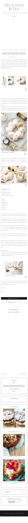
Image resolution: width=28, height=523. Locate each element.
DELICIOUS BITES (14, 7)
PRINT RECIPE (14, 298)
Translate (18, 502)
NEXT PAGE (4, 374)
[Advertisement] (14, 35)
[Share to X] (14, 302)
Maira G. (22, 513)
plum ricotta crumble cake (14, 456)
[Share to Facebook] (17, 302)
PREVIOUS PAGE (23, 374)
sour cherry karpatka (14, 431)
